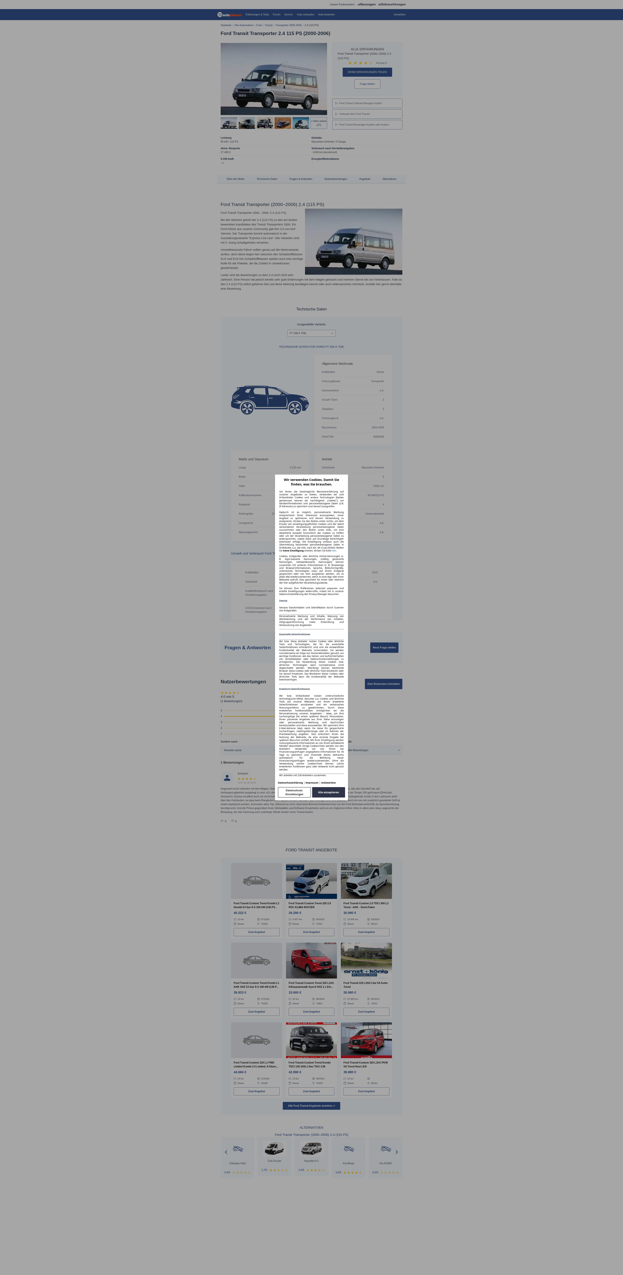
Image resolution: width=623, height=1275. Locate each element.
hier (334, 550)
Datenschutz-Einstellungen (294, 792)
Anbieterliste (328, 782)
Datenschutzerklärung (290, 782)
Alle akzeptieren (328, 792)
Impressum (312, 782)
